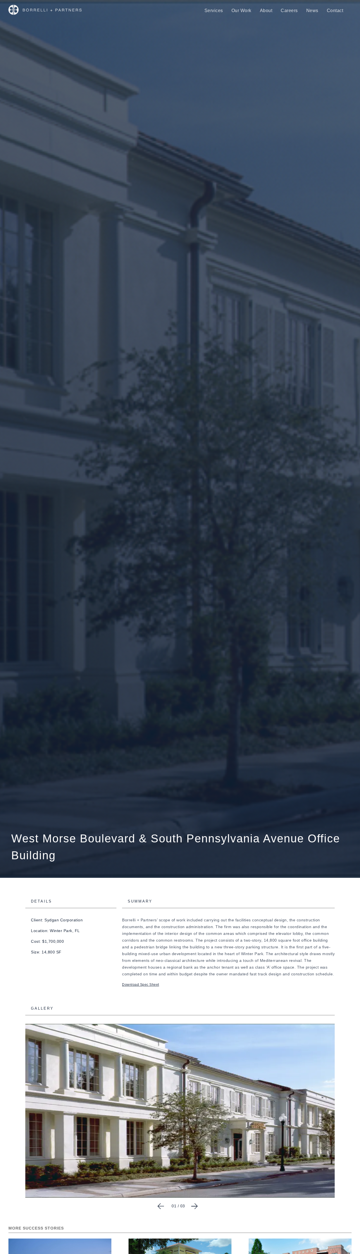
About (266, 10)
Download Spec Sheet (140, 985)
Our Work (241, 10)
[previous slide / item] (161, 1206)
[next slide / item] (194, 1206)
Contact (335, 10)
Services (213, 10)
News (312, 10)
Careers (289, 10)
